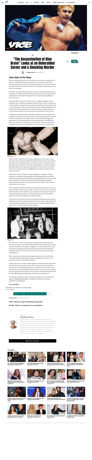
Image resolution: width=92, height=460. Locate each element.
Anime (42, 2)
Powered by (7, 289)
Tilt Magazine (20, 2)
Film (27, 2)
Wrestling (36, 2)
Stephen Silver (31, 72)
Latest (67, 61)
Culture (48, 2)
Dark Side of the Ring (21, 279)
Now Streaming (14, 284)
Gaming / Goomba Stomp (58, 2)
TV (31, 2)
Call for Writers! (71, 2)
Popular (75, 61)
